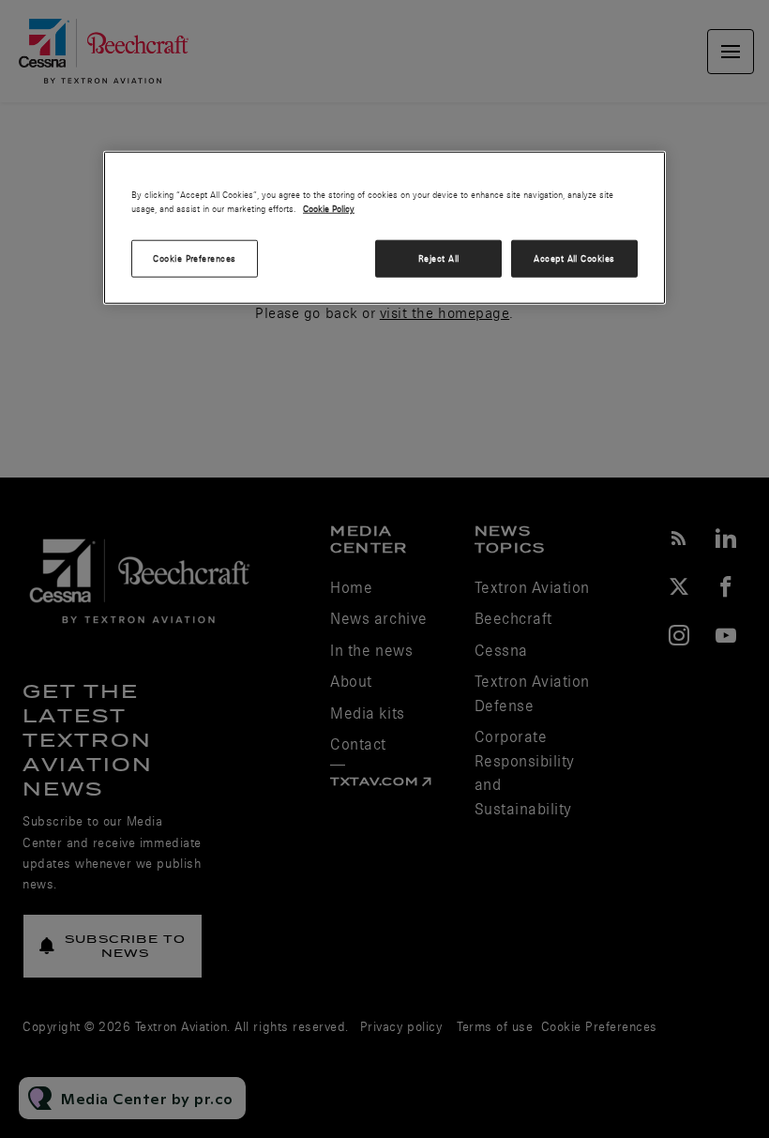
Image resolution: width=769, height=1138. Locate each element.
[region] (384, 228)
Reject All (439, 257)
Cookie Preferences (194, 257)
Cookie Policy (328, 209)
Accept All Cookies (574, 257)
